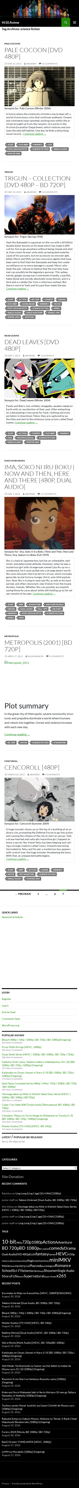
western (29, 317)
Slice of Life (10, 1276)
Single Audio (60, 149)
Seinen (25, 1271)
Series (57, 308)
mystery (20, 1265)
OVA (50, 144)
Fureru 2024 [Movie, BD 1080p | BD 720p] (26, 1431)
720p (27, 1241)
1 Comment (47, 355)
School (7, 1270)
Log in (5, 1005)
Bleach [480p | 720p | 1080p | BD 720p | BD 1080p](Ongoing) (36, 1039)
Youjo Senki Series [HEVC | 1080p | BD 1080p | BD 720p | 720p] (38, 1054)
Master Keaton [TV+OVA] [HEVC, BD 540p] (26, 1126)
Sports (21, 1276)
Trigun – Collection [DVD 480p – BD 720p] (37, 181)
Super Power (50, 1276)
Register (6, 998)
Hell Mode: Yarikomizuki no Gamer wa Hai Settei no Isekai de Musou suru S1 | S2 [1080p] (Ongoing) (36, 1367)
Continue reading (34, 133)
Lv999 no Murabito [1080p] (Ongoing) (23, 1451)
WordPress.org (10, 1025)
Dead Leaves (11, 335)
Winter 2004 (32, 442)
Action (22, 299)
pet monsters (26, 874)
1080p (37, 1242)
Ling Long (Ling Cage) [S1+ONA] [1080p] (38, 1193)
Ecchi (32, 1254)
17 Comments (48, 494)
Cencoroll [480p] (32, 767)
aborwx (31, 63)
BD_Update (44, 1249)
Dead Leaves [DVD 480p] (31, 345)
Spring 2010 (13, 317)
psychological (25, 438)
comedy (48, 299)
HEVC (61, 1253)
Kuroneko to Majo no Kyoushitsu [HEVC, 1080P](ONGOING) (36, 1293)
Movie (57, 304)
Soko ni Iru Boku (14, 460)
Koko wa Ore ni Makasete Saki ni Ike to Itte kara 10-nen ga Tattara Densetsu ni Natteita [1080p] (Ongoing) (39, 1394)
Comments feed (11, 1018)
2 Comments (56, 656)
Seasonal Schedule (12, 917)
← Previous (23, 893)
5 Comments (52, 774)
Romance (63, 1265)
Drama (62, 299)
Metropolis (11, 636)
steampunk (59, 742)
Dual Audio (26, 609)
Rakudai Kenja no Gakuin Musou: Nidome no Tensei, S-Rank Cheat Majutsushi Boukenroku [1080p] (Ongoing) (39, 1420)
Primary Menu (74, 22)
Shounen (51, 1270)
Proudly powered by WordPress (27, 1483)
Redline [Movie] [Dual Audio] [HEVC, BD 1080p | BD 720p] (35, 1332)
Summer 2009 (33, 878)
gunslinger (28, 304)
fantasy (42, 1253)
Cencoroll (11, 761)
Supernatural (34, 1276)
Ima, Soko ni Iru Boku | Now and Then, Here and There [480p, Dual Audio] (39, 476)
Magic (30, 1260)
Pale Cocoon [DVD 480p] (33, 53)
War (21, 617)
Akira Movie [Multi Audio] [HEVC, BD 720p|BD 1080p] (33, 1342)
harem (52, 1254)
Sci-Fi (16, 1271)
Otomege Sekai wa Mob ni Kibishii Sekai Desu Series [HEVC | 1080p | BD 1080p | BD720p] (39, 1208)
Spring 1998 (54, 312)
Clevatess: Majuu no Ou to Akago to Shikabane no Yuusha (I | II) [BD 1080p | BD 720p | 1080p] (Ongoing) (37, 1117)
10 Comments (50, 63)
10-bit (11, 144)
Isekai (19, 1261)
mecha (38, 1260)
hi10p (71, 1254)
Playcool (35, 1266)
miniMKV (37, 144)
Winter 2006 (14, 153)
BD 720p (35, 299)
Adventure (34, 604)
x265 (61, 1275)
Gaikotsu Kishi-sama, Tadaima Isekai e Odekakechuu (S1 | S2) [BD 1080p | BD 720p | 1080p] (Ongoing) (38, 1063)
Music (12, 1266)
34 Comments (50, 192)
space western (34, 312)
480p (21, 604)
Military (57, 609)
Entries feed (8, 1012)
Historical (6, 1261)
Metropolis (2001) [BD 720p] (38, 646)
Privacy (5, 1483)
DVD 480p (23, 144)
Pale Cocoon (12, 43)
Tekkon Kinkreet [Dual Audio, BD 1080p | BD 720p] (48, 1200)
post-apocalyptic (17, 149)
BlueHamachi (36, 656)
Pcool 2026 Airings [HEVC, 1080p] (21, 1047)
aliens (44, 870)
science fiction (40, 149)
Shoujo (41, 1271)
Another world (55, 604)
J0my (24, 1261)
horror (14, 1261)
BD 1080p (29, 1248)
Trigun (8, 172)
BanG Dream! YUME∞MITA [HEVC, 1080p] (26, 1441)
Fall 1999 (42, 609)
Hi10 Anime (10, 22)
